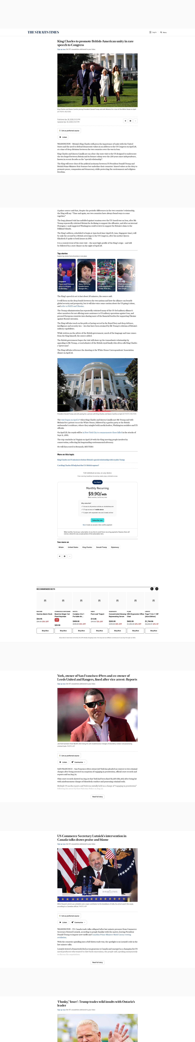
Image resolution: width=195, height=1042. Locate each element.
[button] (152, 32)
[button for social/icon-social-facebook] (130, 121)
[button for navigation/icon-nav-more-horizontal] (135, 121)
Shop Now (45, 631)
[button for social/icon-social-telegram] (125, 121)
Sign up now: (61, 49)
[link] (43, 32)
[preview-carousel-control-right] (134, 275)
